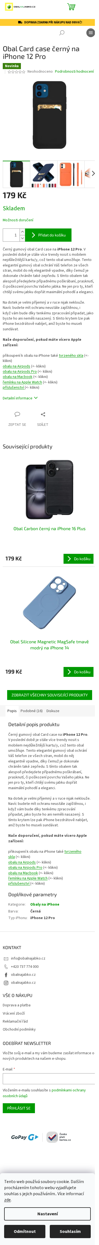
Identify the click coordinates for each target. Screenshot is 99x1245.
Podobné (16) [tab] (32, 711)
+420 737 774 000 (24, 966)
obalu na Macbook (17, 377)
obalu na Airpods (16, 366)
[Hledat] (61, 32)
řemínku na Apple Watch (22, 382)
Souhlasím (70, 1231)
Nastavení (47, 1214)
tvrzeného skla (71, 355)
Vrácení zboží (14, 1013)
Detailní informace (17, 398)
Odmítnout (25, 1231)
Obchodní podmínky (19, 1029)
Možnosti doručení (18, 220)
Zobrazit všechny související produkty (50, 695)
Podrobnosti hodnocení (74, 71)
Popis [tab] (12, 711)
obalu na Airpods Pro (20, 371)
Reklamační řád (15, 1021)
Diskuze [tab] (52, 711)
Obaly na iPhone (44, 904)
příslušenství (14, 387)
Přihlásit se (19, 1108)
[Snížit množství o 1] (22, 238)
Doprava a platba (17, 1005)
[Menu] (90, 32)
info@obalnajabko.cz (28, 958)
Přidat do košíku (52, 235)
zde (7, 1200)
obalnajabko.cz (23, 974)
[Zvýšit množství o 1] (22, 232)
